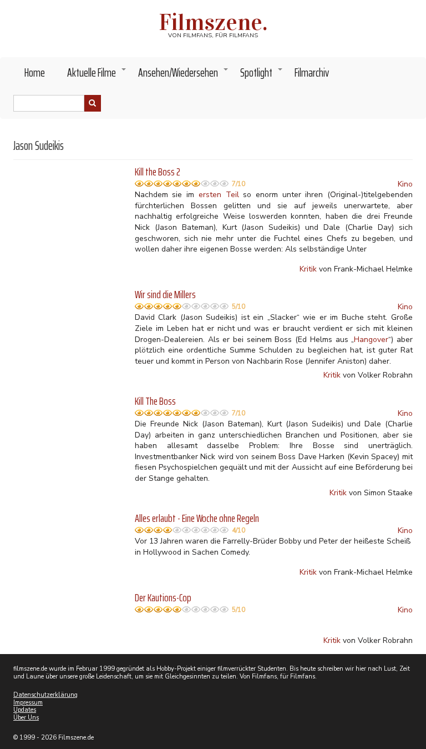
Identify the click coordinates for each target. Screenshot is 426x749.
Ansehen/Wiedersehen (183, 75)
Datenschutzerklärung (45, 695)
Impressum (28, 702)
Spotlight (261, 75)
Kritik (308, 269)
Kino (405, 184)
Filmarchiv (312, 72)
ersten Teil (219, 194)
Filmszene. (213, 22)
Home (34, 72)
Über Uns (26, 717)
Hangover (371, 339)
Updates (24, 710)
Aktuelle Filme (97, 75)
